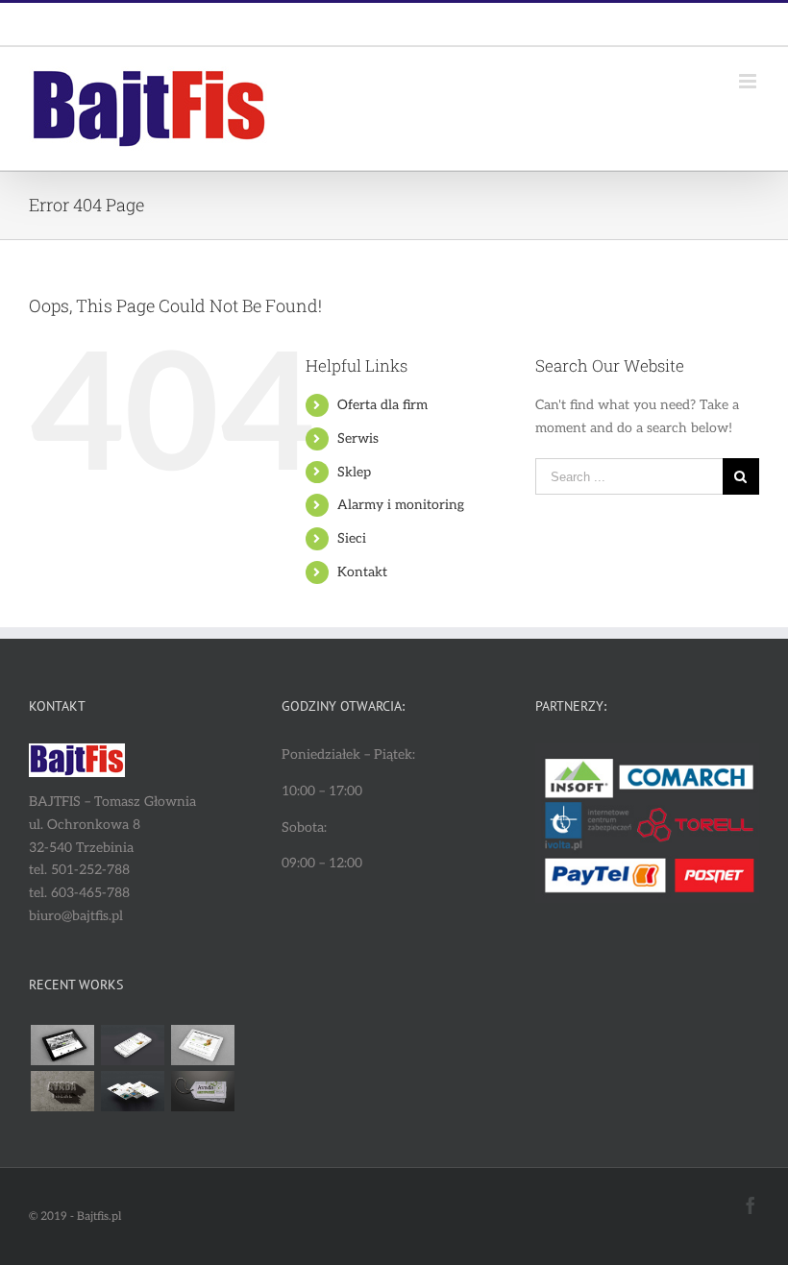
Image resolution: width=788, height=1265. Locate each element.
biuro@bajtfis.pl (438, 24)
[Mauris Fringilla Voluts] (132, 1045)
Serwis (358, 438)
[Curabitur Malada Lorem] (132, 1091)
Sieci (351, 538)
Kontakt (362, 572)
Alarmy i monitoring (400, 505)
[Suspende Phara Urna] (202, 1091)
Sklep (354, 472)
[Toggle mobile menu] (749, 81)
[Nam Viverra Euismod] (62, 1091)
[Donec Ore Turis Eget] (62, 1045)
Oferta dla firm (382, 405)
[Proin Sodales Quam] (202, 1045)
